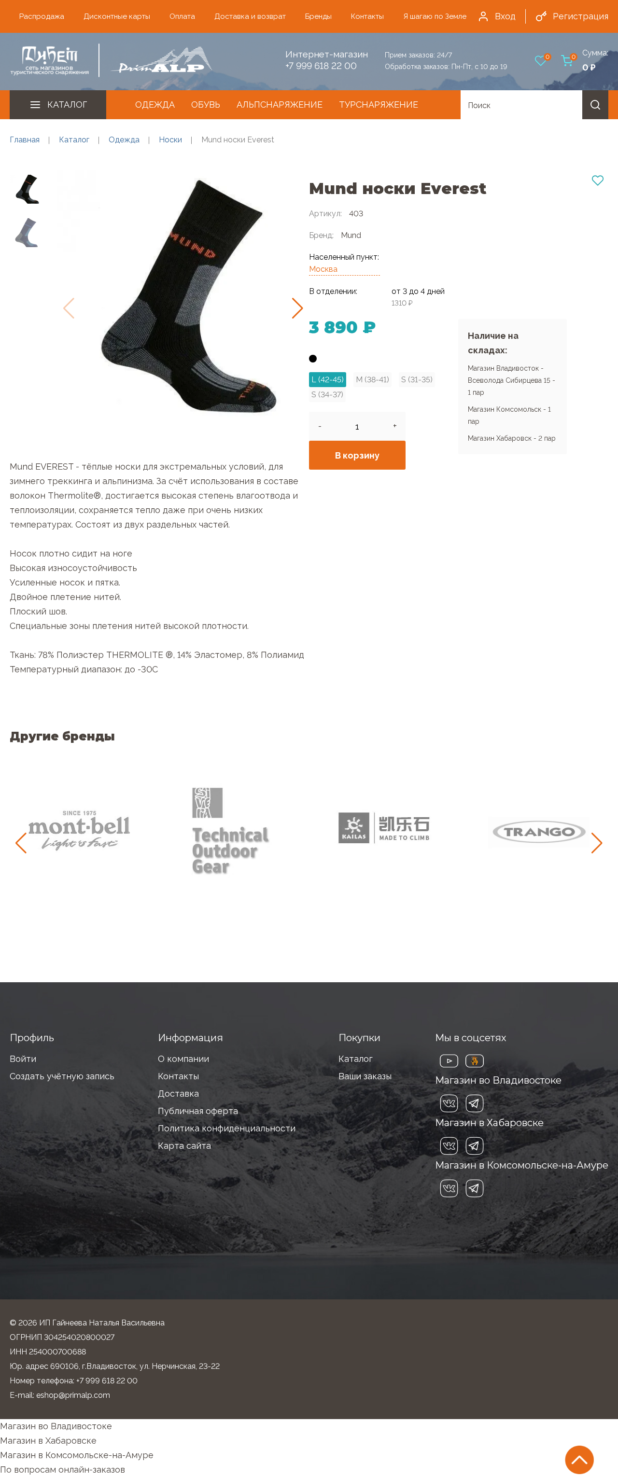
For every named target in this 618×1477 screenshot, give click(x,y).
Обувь (205, 104)
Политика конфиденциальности (226, 1128)
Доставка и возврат (250, 16)
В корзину (357, 455)
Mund (351, 235)
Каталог (67, 104)
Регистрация (580, 16)
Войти (23, 1059)
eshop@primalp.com (73, 1395)
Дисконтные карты (117, 16)
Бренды (318, 16)
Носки (170, 139)
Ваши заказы (365, 1076)
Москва (323, 269)
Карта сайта (184, 1146)
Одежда (155, 104)
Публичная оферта (198, 1111)
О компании (183, 1059)
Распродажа (41, 16)
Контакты (367, 16)
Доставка (178, 1093)
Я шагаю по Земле (434, 16)
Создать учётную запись (62, 1076)
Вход (505, 16)
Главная (25, 139)
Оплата (182, 16)
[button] (297, 308)
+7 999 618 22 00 (321, 65)
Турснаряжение (378, 104)
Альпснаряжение (280, 104)
